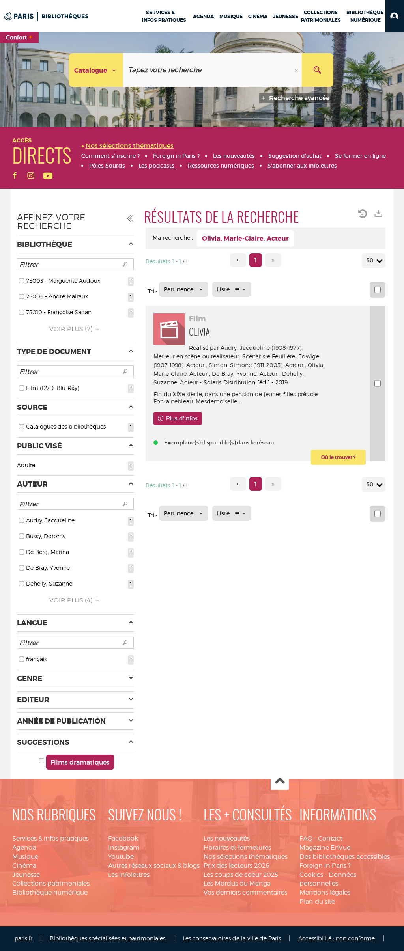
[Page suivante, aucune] (273, 260)
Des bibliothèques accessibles (344, 856)
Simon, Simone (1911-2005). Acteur (256, 365)
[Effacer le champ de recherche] (297, 70)
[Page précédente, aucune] (238, 260)
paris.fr (23, 938)
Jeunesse (26, 874)
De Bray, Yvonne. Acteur (244, 373)
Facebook (123, 838)
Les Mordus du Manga (237, 883)
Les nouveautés (227, 838)
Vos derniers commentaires (245, 892)
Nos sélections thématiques (246, 856)
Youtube (121, 856)
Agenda (24, 847)
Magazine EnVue (324, 847)
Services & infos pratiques (50, 838)
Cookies (311, 874)
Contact (330, 838)
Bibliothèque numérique (50, 892)
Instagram (124, 847)
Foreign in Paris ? (325, 865)
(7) (71, 329)
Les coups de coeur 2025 (241, 874)
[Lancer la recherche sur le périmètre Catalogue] (317, 70)
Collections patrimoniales (51, 883)
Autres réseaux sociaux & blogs (154, 865)
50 (370, 260)
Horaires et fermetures (237, 847)
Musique (25, 856)
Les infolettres (129, 874)
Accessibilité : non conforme (336, 938)
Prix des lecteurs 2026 (236, 865)
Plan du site (317, 901)
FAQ (305, 838)
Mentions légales (324, 892)
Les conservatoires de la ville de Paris (232, 938)
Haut (280, 781)
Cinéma (24, 865)
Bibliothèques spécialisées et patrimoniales (107, 938)
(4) (71, 600)
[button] (394, 16)
